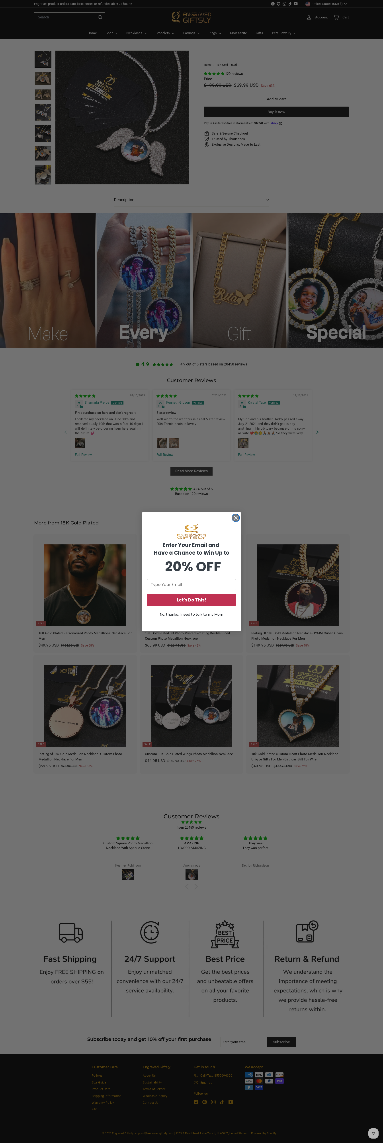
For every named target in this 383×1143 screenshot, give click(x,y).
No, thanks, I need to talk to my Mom (191, 614)
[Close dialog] (236, 518)
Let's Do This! (191, 600)
